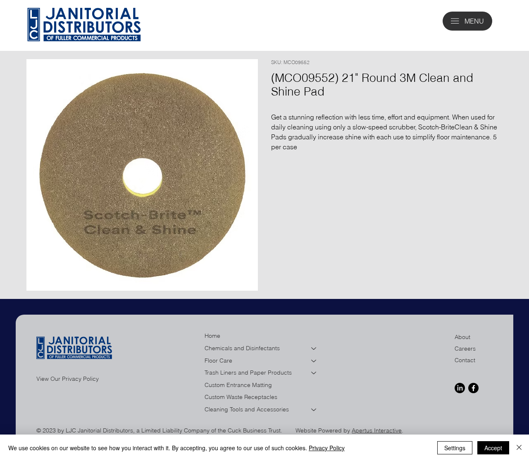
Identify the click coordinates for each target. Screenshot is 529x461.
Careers (465, 348)
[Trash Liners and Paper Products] (314, 373)
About (462, 337)
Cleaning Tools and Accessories (247, 409)
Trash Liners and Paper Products (248, 372)
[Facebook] (473, 388)
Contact (465, 360)
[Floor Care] (314, 361)
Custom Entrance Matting (238, 385)
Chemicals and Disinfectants (242, 348)
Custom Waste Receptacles (241, 397)
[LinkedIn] (460, 388)
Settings (454, 448)
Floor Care (218, 360)
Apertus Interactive (377, 430)
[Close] (519, 447)
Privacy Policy (327, 448)
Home (212, 335)
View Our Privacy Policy (67, 378)
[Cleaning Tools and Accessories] (314, 410)
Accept (493, 448)
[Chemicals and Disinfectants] (314, 348)
